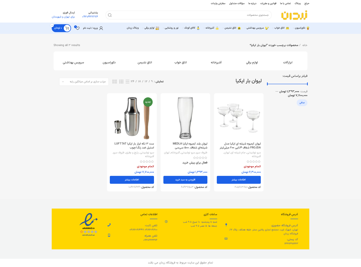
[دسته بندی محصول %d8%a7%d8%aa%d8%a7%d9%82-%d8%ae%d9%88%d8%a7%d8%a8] (180, 61)
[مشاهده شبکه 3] (121, 82)
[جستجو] (109, 15)
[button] (185, 180)
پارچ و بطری (132, 153)
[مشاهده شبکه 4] (114, 82)
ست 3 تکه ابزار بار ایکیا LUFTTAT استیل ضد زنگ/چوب (134, 146)
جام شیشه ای (238, 153)
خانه (304, 45)
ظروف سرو (201, 153)
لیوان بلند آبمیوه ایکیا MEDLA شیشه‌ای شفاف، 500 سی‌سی (190, 146)
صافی (302, 102)
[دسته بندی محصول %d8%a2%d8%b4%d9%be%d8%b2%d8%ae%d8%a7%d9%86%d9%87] (216, 61)
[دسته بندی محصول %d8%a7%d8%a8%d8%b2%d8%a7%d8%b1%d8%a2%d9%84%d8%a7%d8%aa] (288, 61)
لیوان (227, 153)
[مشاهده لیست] (127, 82)
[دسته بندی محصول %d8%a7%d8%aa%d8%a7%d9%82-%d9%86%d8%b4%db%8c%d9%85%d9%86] (145, 61)
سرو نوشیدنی (254, 153)
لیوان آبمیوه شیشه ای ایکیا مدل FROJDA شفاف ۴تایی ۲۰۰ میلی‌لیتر (240, 146)
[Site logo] (294, 15)
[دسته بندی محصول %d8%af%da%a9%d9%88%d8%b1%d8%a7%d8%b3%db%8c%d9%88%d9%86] (109, 61)
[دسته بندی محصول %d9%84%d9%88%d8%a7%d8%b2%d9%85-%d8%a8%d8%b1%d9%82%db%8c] (252, 61)
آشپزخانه (256, 156)
